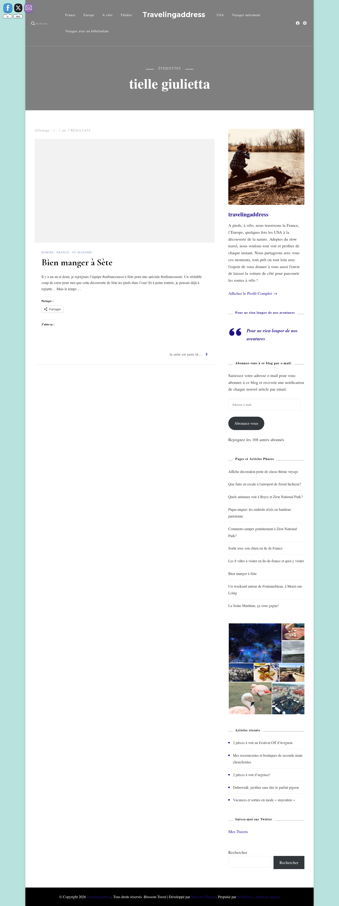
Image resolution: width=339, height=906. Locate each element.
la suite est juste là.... (186, 354)
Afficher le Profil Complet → (252, 293)
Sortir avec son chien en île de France (255, 548)
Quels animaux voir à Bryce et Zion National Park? (265, 496)
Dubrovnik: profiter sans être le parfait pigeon (266, 787)
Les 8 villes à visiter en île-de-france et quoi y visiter (266, 560)
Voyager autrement (246, 15)
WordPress (245, 896)
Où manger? (82, 252)
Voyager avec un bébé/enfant (87, 31)
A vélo (107, 15)
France (70, 15)
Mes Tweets (238, 831)
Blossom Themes (203, 896)
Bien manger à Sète (77, 262)
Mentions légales (268, 896)
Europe (88, 15)
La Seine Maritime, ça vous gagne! (253, 605)
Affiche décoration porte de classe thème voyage (263, 471)
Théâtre (126, 15)
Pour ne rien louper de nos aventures (265, 312)
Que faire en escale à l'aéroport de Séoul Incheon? (264, 483)
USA (220, 15)
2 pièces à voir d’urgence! (251, 774)
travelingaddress (248, 214)
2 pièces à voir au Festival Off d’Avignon (262, 742)
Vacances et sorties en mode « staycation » (264, 799)
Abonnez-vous (246, 423)
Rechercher (237, 852)
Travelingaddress (174, 14)
